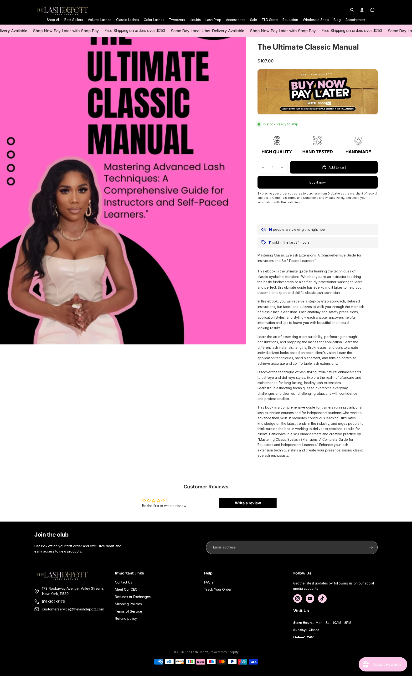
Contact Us (123, 582)
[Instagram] (297, 598)
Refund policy (126, 618)
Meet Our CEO (126, 589)
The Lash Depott (196, 652)
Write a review (248, 503)
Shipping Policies (128, 604)
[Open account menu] (362, 10)
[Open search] (352, 10)
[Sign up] (371, 547)
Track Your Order (218, 589)
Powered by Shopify (224, 652)
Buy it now (317, 182)
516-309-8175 (53, 601)
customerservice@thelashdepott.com (73, 609)
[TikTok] (322, 598)
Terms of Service (128, 611)
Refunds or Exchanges (133, 597)
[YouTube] (310, 598)
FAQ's (208, 582)
